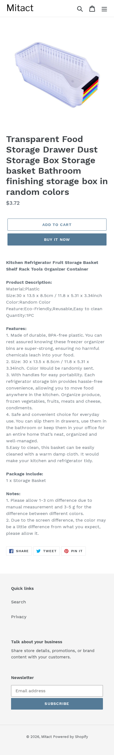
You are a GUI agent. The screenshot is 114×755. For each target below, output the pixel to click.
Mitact (46, 737)
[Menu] (104, 8)
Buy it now (57, 239)
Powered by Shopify (70, 737)
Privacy (19, 616)
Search (18, 601)
